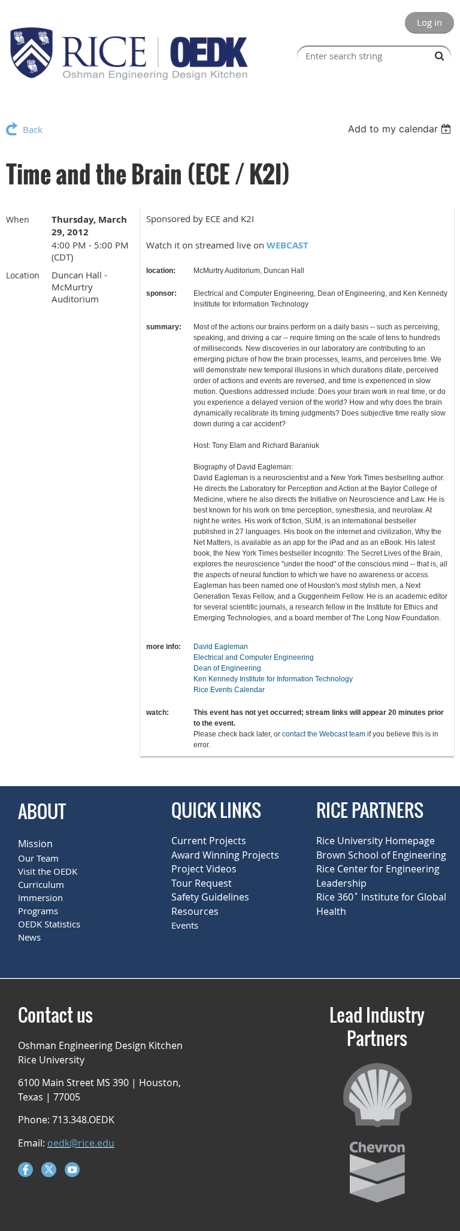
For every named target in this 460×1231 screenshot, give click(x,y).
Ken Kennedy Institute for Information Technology (273, 679)
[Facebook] (25, 1169)
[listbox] (401, 129)
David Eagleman (220, 646)
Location (23, 275)
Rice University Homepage (375, 840)
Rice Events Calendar (229, 690)
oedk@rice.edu (80, 1143)
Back (33, 129)
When (17, 219)
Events (184, 925)
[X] (48, 1169)
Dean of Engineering (227, 668)
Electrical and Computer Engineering (253, 657)
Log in (429, 22)
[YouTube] (72, 1169)
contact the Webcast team (323, 734)
